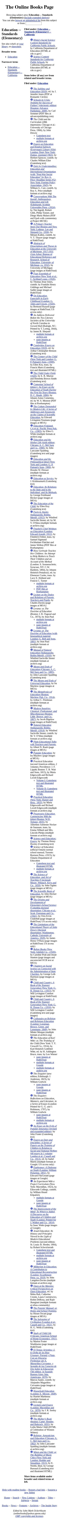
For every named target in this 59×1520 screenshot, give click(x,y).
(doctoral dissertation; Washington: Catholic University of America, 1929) (43, 931)
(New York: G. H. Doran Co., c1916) (43, 1003)
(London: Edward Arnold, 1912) (43, 531)
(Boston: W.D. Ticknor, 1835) (43, 817)
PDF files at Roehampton (42, 590)
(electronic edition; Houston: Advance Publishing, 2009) (43, 105)
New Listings (28, 1497)
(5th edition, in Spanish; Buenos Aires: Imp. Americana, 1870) (43, 1363)
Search (16, 1497)
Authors (41, 1497)
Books (5, 1505)
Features (23, 1505)
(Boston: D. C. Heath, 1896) (43, 390)
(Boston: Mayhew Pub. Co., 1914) (42, 694)
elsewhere (16, 46)
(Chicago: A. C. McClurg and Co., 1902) (43, 1439)
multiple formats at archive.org (45, 139)
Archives (34, 1505)
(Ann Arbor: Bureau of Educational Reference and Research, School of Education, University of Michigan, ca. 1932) (43, 254)
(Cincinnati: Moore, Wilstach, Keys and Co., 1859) (43, 880)
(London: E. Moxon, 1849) (43, 1392)
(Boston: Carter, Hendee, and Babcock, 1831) (42, 1422)
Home (7, 1497)
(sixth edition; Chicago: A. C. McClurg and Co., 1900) (42, 443)
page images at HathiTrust (43, 341)
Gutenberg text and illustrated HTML (45, 864)
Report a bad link (36, 1490)
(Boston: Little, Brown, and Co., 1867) (43, 714)
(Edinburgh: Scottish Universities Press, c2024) (43, 202)
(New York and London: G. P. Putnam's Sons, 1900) (42, 463)
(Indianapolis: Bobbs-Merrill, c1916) (42, 653)
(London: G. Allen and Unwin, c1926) (42, 299)
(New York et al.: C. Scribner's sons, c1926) (43, 276)
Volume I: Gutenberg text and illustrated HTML (46, 783)
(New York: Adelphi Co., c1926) (43, 950)
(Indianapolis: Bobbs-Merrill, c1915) (40, 515)
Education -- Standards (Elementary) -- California (15, 71)
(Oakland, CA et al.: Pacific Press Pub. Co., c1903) (43, 429)
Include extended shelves (37, 17)
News (13, 1505)
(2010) (40, 90)
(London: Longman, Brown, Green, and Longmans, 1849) (42, 1024)
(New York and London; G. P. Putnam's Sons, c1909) (43, 359)
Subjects (25, 1500)
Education (12, 57)
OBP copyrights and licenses (29, 1516)
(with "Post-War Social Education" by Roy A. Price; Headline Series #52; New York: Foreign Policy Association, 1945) (43, 176)
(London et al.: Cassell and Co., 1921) (43, 1322)
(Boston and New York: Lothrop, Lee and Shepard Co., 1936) (43, 228)
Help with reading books (14, 1490)
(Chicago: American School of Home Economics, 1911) (43, 1336)
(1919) (42, 346)
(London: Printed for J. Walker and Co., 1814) (43, 1216)
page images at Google (43, 1086)
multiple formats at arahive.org (45, 1069)
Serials (35, 1500)
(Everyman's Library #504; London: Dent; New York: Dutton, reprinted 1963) (43, 149)
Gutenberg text (43, 135)
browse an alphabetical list (27, 20)
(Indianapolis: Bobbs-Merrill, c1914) (40, 728)
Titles (50, 1497)
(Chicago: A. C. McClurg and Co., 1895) (43, 669)
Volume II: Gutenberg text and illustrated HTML (46, 791)
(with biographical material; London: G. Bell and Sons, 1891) (43, 636)
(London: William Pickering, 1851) (43, 1170)
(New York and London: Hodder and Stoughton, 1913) (43, 1457)
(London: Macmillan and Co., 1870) (42, 1408)
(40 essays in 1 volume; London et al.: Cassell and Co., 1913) (43, 1149)
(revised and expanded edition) (43, 1129)
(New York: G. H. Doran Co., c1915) (43, 986)
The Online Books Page (30, 6)
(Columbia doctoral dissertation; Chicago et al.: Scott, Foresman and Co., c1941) (43, 907)
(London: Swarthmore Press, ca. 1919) (43, 1272)
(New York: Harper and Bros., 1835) (41, 800)
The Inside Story (49, 1505)
